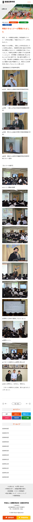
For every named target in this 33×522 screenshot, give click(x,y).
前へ (6, 403)
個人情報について (11, 493)
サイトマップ (22, 493)
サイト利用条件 (19, 491)
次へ (27, 403)
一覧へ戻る (16, 403)
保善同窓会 (17, 495)
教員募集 (10, 491)
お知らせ (11, 486)
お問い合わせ (20, 486)
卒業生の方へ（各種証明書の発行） (16, 488)
